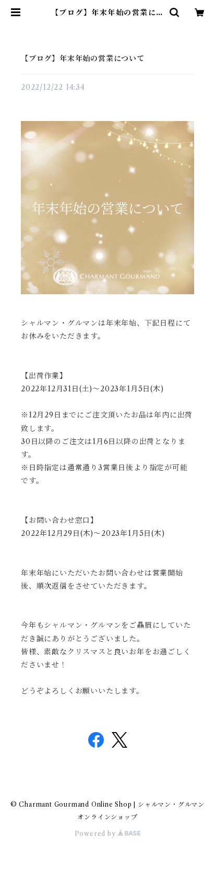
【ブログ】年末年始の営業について (83, 58)
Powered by (96, 833)
